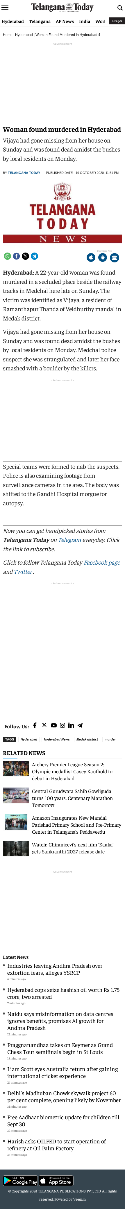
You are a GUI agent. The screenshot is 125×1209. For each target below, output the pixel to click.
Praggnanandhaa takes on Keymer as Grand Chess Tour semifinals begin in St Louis (60, 1048)
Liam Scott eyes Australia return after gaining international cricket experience (62, 1072)
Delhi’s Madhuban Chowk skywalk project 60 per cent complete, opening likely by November (64, 1096)
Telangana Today (24, 172)
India (84, 21)
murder (110, 739)
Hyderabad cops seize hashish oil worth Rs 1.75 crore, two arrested (63, 993)
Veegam (79, 1199)
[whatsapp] (7, 256)
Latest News (15, 957)
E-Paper (117, 21)
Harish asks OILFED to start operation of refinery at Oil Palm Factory (56, 1144)
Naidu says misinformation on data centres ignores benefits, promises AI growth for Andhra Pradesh (60, 1020)
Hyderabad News (57, 739)
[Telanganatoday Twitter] (44, 726)
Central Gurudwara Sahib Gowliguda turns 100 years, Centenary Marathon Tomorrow (72, 798)
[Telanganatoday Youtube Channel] (54, 725)
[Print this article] (114, 258)
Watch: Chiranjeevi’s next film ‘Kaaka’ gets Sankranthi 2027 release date (72, 848)
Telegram (69, 539)
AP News (65, 21)
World (101, 21)
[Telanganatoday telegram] (80, 725)
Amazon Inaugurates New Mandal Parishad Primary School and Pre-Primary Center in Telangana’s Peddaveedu (76, 824)
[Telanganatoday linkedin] (71, 725)
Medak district (87, 739)
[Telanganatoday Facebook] (35, 725)
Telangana (40, 21)
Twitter (23, 571)
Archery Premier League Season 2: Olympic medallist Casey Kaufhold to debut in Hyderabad (72, 771)
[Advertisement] (62, 648)
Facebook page (101, 562)
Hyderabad (12, 21)
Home (7, 35)
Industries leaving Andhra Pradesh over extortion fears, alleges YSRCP (54, 969)
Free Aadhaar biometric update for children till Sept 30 (63, 1120)
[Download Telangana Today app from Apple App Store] (91, 258)
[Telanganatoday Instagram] (62, 725)
